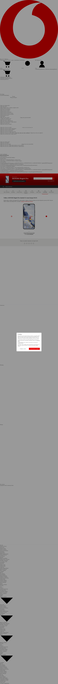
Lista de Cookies (21, 342)
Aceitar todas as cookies (34, 348)
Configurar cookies (23, 348)
